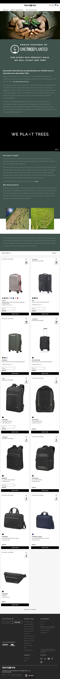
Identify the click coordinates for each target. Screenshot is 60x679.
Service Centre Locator (29, 636)
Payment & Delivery (28, 631)
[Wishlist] (52, 5)
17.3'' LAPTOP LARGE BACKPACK (8, 479)
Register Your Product (29, 640)
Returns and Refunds (29, 626)
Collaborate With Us (29, 624)
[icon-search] (50, 5)
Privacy (9, 674)
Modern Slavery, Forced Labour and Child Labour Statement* (47, 627)
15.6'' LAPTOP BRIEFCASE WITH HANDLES (40, 538)
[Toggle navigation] (57, 5)
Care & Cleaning (28, 645)
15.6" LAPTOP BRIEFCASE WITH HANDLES (10, 538)
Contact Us (26, 633)
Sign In (25, 660)
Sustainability (43, 632)
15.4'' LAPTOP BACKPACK (37, 421)
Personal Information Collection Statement (16, 675)
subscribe (17, 622)
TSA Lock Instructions (29, 638)
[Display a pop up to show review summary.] (12, 304)
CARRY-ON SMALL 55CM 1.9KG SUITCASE (40, 302)
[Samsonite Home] (30, 5)
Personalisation (27, 643)
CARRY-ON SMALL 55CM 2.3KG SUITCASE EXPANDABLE (13, 361)
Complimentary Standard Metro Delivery (30, 1)
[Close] (34, 674)
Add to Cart (15, 314)
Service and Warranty (29, 629)
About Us (42, 621)
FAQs (25, 647)
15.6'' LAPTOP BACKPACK (7, 421)
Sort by (54, 253)
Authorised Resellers (45, 630)
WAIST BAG (4, 595)
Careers (42, 624)
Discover (5, 10)
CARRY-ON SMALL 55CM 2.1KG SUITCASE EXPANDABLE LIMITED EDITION (13, 303)
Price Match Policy (28, 621)
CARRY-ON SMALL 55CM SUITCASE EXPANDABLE (42, 361)
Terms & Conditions (28, 650)
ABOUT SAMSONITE (17, 10)
